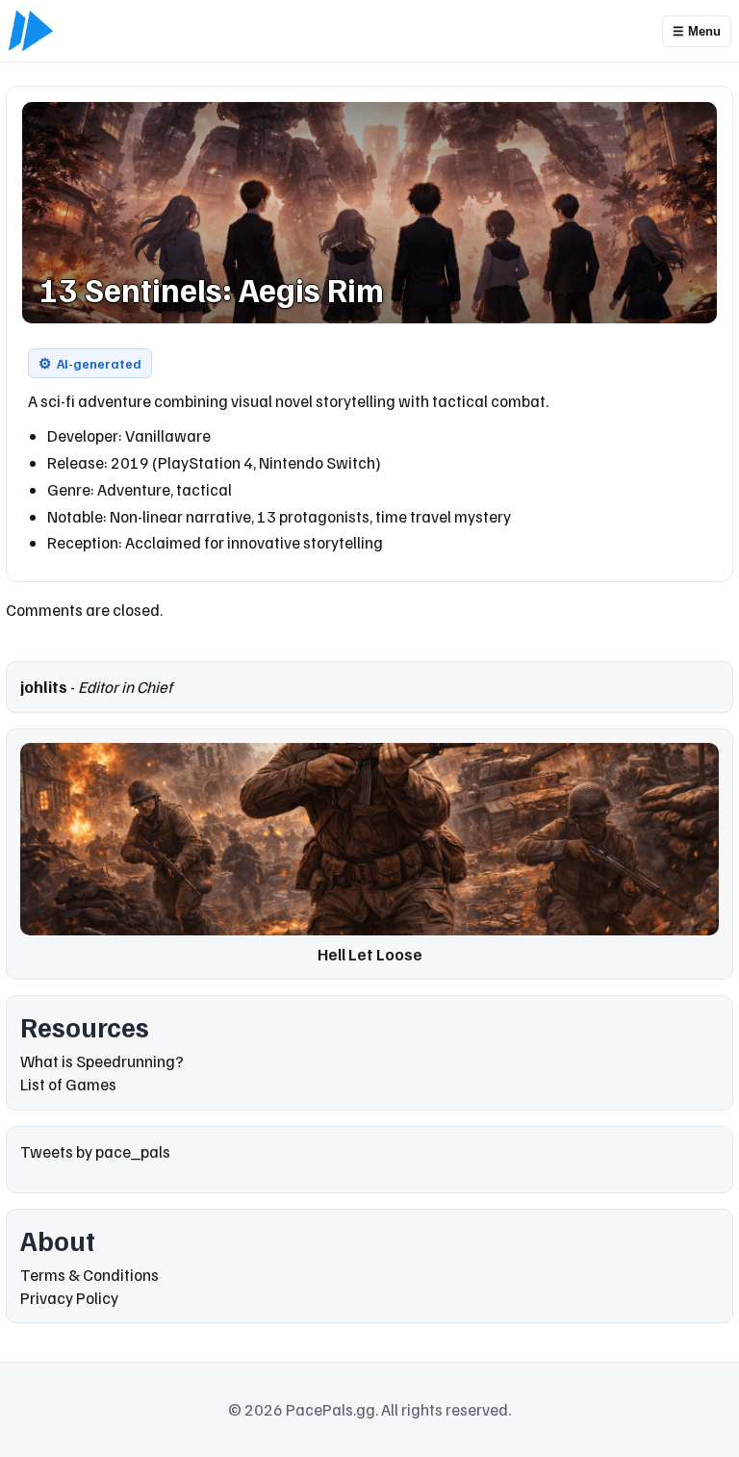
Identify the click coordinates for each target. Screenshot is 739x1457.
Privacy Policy (69, 1298)
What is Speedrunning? (102, 1061)
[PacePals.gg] (31, 31)
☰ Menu (697, 31)
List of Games (68, 1084)
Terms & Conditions (89, 1275)
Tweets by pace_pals (95, 1151)
